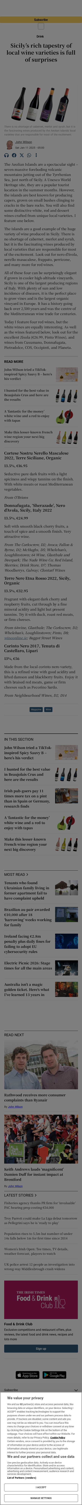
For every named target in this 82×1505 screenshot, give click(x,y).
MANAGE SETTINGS (41, 1498)
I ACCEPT (41, 1487)
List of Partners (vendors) (21, 1477)
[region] (41, 1448)
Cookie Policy (57, 1437)
